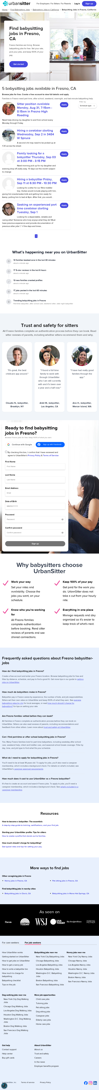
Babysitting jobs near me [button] (45, 952)
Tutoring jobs (42, 1003)
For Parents (66, 3)
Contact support (9, 1049)
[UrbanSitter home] (17, 3)
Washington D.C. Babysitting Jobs (49, 975)
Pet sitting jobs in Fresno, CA (65, 881)
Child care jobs (42, 999)
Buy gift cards (8, 1058)
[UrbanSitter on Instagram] (90, 1083)
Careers (37, 1058)
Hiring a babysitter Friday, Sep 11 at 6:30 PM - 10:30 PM (37, 181)
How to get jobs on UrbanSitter (16, 960)
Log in (77, 3)
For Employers (43, 3)
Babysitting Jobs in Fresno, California (79, 9)
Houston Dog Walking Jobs (16, 1014)
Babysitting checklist (11, 980)
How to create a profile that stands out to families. (24, 836)
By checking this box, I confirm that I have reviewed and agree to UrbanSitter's (33, 454)
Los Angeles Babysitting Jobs (49, 965)
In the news (39, 1062)
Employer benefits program (46, 1066)
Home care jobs (43, 1024)
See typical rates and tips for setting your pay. (22, 846)
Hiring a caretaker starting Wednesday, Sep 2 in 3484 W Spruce (35, 134)
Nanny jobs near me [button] (76, 952)
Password (9, 514)
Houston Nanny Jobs (77, 969)
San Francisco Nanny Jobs (80, 981)
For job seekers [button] (33, 942)
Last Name (10, 475)
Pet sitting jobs (42, 1007)
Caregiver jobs (42, 1015)
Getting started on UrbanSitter (15, 956)
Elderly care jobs (43, 1020)
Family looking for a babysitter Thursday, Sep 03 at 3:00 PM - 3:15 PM (36, 157)
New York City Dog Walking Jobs (16, 1001)
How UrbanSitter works (12, 952)
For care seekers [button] (10, 942)
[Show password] (62, 519)
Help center (7, 1053)
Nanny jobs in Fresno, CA (16, 881)
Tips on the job (8, 984)
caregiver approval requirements (28, 769)
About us (38, 1049)
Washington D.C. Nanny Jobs (81, 973)
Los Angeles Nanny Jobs (79, 965)
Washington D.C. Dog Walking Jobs (17, 1020)
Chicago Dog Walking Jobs (16, 1006)
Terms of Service (51, 455)
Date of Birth (11, 501)
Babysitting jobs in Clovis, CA (18, 893)
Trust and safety (41, 1053)
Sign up (89, 3)
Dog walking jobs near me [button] (14, 995)
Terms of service (27, 1082)
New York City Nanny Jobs (80, 956)
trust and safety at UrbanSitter (57, 727)
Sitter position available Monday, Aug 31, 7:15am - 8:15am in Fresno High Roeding (34, 109)
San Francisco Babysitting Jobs (50, 984)
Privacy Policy (34, 455)
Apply (64, 104)
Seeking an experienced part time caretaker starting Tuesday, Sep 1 (37, 208)
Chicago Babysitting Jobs (47, 960)
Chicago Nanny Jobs (77, 960)
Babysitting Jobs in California (46, 9)
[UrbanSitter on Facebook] (85, 1083)
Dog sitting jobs (43, 1011)
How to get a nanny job (12, 965)
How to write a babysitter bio (15, 969)
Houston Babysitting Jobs (47, 969)
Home (4, 9)
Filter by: (82, 102)
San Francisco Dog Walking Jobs (16, 1032)
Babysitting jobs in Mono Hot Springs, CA (70, 893)
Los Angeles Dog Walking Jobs (17, 1010)
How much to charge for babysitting (13, 975)
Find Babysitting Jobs (20, 9)
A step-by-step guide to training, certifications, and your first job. (30, 825)
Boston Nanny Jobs (77, 977)
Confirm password (13, 528)
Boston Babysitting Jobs (47, 980)
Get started (18, 64)
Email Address (11, 488)
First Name (10, 461)
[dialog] (4, 1086)
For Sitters (55, 3)
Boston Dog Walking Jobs (15, 1026)
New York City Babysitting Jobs (50, 956)
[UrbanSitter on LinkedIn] (94, 1083)
